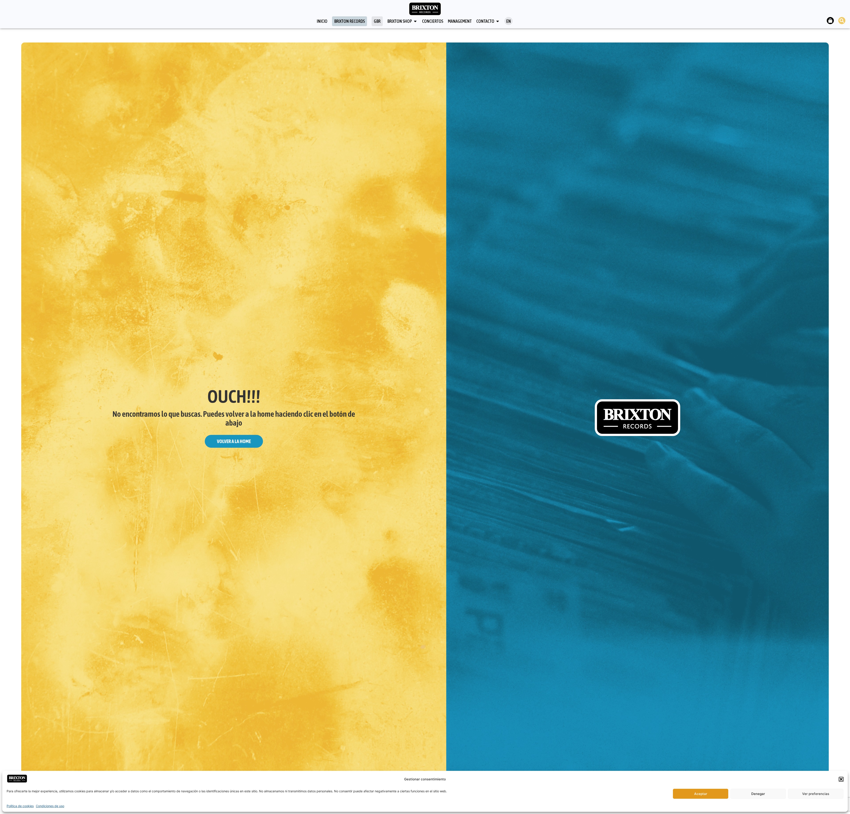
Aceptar (700, 794)
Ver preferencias (815, 794)
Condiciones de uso (50, 806)
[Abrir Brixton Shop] (415, 21)
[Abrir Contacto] (497, 21)
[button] (841, 779)
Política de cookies (20, 806)
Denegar (758, 794)
